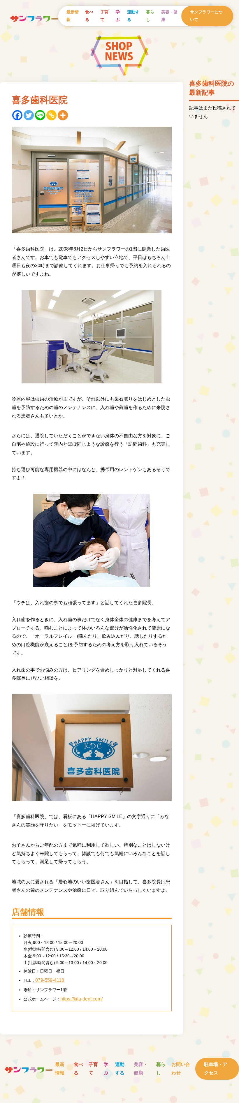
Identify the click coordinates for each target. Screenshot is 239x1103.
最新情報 (72, 16)
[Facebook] (17, 115)
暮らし (150, 16)
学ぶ (118, 16)
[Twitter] (29, 115)
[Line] (40, 115)
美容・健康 (169, 16)
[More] (63, 115)
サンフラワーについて (206, 16)
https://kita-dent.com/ (81, 998)
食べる (89, 16)
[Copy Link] (51, 115)
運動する (133, 16)
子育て (104, 16)
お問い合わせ (180, 1068)
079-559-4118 (49, 980)
